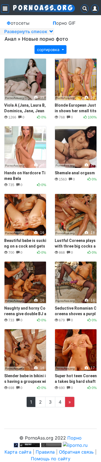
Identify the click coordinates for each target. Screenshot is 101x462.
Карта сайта (17, 452)
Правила (45, 452)
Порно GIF (64, 23)
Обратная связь (76, 452)
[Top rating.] (30, 444)
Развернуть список (26, 31)
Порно (74, 438)
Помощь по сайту (50, 458)
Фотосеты (18, 23)
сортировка (49, 49)
